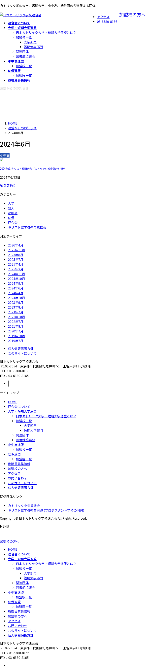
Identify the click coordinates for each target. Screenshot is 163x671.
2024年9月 (15, 283)
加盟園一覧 (24, 75)
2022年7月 (15, 321)
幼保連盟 (14, 454)
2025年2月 (15, 269)
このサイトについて (22, 353)
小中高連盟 (16, 444)
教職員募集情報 (19, 463)
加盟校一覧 (24, 37)
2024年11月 (16, 273)
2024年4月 (15, 292)
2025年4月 (15, 264)
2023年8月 (15, 307)
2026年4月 (15, 245)
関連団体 (22, 51)
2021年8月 (15, 326)
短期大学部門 (33, 46)
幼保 (11, 217)
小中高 (12, 212)
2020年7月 (15, 331)
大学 (11, 203)
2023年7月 (15, 312)
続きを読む (8, 185)
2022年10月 (16, 316)
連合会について (19, 406)
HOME (12, 401)
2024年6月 (15, 288)
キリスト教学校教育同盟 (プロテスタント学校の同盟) (46, 510)
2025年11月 (16, 249)
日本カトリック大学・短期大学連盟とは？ (46, 32)
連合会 (12, 222)
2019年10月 (16, 335)
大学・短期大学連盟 (22, 411)
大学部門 (30, 42)
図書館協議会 (25, 56)
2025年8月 (15, 254)
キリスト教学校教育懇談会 (27, 227)
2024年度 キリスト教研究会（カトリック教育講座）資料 (33, 168)
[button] (81, 541)
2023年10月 (16, 297)
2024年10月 (16, 278)
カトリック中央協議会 (24, 505)
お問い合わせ (17, 478)
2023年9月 (15, 302)
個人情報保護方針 (20, 348)
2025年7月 (15, 259)
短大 (11, 208)
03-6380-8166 (107, 21)
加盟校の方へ (132, 14)
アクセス (103, 16)
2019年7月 (15, 340)
